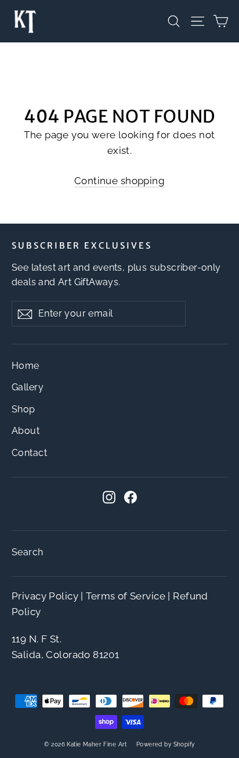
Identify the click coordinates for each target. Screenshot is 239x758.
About (25, 430)
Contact (29, 452)
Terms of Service (125, 596)
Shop (23, 409)
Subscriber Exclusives (82, 245)
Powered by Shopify (165, 744)
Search (28, 552)
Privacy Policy (45, 596)
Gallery (28, 387)
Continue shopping (119, 180)
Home (25, 365)
